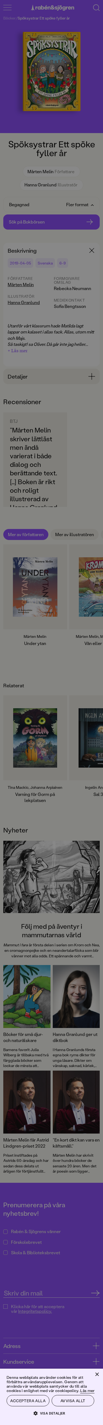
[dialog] (51, 712)
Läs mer (87, 1390)
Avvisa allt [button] (72, 1400)
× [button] (97, 1374)
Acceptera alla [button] (28, 1400)
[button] (51, 1413)
